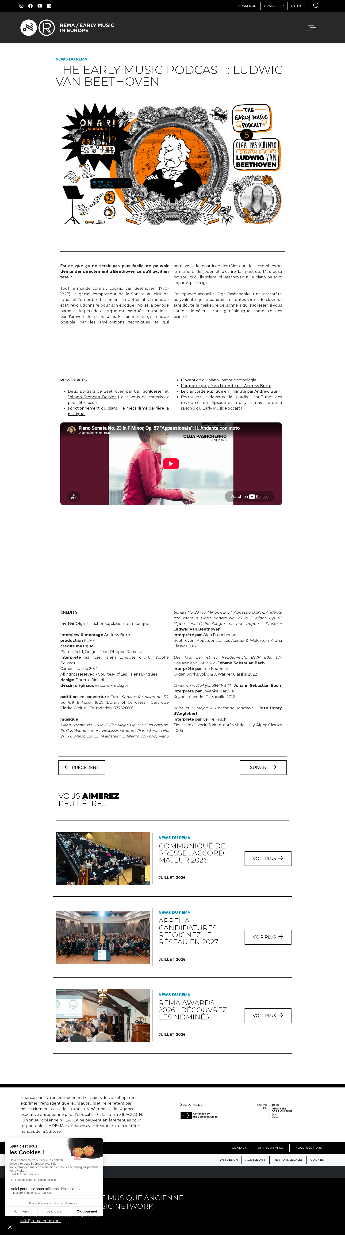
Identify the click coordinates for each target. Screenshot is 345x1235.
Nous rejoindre (308, 1147)
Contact (239, 1147)
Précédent (85, 767)
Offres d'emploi (270, 1147)
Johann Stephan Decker (92, 397)
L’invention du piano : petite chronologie (219, 380)
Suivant (259, 767)
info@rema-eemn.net (40, 1221)
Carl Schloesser (148, 391)
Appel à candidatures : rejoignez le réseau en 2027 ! (190, 931)
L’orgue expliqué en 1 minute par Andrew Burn (226, 386)
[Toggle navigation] (316, 6)
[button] (313, 27)
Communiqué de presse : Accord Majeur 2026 (192, 853)
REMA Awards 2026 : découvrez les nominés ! (193, 1010)
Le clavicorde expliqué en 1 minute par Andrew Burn (231, 391)
